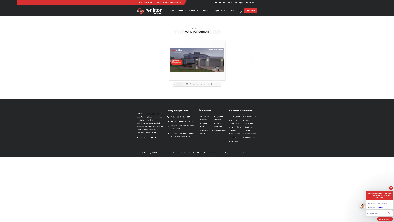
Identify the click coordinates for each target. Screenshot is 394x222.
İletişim (381, 207)
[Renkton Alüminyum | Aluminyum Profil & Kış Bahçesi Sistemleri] (150, 10)
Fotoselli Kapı (250, 137)
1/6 (179, 84)
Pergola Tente (250, 116)
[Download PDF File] (205, 84)
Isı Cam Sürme (250, 134)
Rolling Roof (235, 116)
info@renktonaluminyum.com (182, 121)
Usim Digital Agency (196, 153)
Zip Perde (234, 141)
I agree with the (376, 207)
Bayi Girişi (251, 11)
